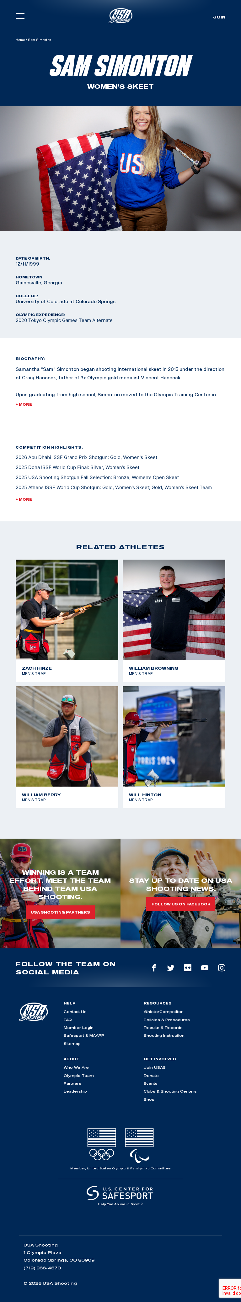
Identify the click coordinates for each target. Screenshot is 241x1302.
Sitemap (72, 1043)
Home (20, 40)
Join (219, 17)
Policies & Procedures (167, 1020)
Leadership (75, 1091)
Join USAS (155, 1067)
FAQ (68, 1020)
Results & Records (163, 1027)
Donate (151, 1075)
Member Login (79, 1027)
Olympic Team (79, 1075)
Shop (149, 1099)
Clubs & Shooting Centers (170, 1091)
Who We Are (76, 1067)
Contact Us (75, 1011)
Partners (72, 1083)
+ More (24, 404)
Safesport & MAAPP (84, 1035)
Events (151, 1083)
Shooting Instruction (164, 1035)
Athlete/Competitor (163, 1011)
